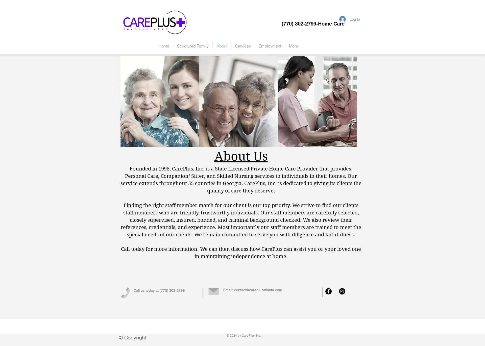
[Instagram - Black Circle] (342, 291)
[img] (159, 101)
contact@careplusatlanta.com (258, 290)
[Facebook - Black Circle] (328, 291)
